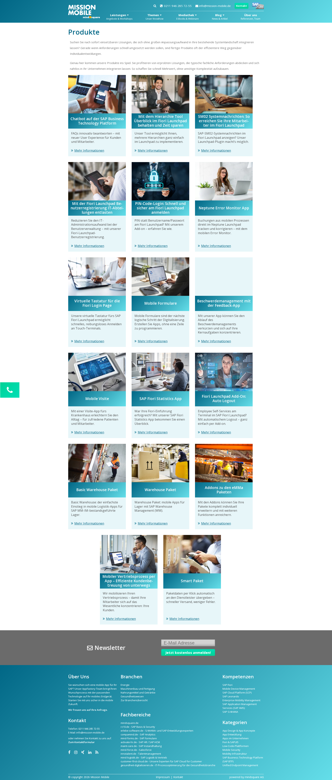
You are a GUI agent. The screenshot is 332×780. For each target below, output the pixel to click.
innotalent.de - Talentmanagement (141, 753)
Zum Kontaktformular (81, 742)
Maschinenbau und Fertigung (138, 688)
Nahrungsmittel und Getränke (138, 692)
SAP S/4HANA (230, 711)
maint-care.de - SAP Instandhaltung (141, 746)
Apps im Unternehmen (235, 738)
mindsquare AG (254, 777)
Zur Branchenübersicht (134, 700)
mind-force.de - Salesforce (136, 750)
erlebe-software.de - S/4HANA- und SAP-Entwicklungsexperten (157, 730)
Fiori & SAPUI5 (230, 742)
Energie (125, 685)
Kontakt (241, 5)
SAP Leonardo (230, 696)
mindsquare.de (130, 723)
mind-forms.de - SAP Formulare (139, 738)
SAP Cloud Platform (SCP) (236, 692)
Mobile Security (231, 750)
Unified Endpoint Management (240, 765)
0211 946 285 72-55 (178, 6)
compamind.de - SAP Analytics (138, 734)
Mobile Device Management (238, 688)
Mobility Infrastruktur (234, 753)
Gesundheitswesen (132, 696)
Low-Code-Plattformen (235, 746)
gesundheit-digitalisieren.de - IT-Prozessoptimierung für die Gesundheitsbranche (168, 765)
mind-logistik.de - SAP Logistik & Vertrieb (144, 757)
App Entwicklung (231, 734)
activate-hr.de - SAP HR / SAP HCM (140, 742)
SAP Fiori (227, 685)
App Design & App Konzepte (238, 730)
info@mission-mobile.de (215, 6)
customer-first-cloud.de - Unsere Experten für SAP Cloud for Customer (161, 761)
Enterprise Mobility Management (241, 700)
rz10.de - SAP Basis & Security (138, 726)
